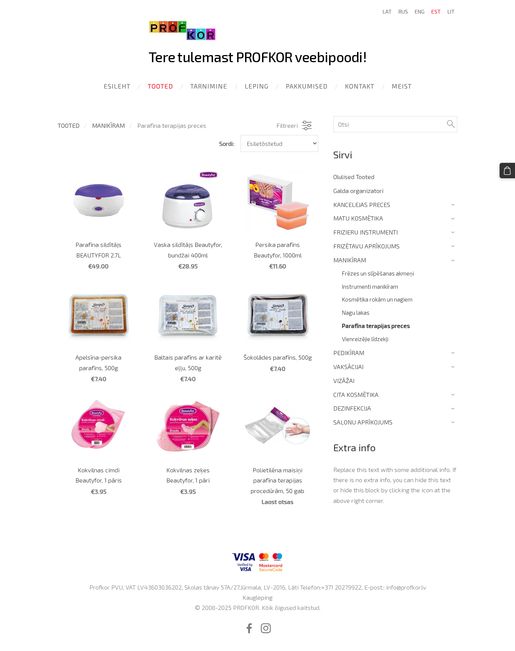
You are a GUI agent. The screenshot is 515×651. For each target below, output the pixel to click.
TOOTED (69, 125)
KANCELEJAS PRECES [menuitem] (361, 204)
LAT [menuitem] (387, 11)
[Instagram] (265, 628)
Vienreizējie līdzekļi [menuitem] (365, 338)
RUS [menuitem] (403, 11)
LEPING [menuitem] (256, 86)
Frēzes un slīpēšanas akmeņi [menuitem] (378, 273)
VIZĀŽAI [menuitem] (343, 380)
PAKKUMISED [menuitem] (307, 86)
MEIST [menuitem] (402, 86)
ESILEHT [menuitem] (117, 86)
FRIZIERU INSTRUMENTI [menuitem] (365, 232)
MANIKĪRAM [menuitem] (349, 259)
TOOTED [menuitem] (160, 86)
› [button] (453, 205)
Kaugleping (257, 597)
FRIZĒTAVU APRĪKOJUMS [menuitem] (366, 246)
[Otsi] (451, 124)
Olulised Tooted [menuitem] (353, 176)
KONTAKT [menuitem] (359, 86)
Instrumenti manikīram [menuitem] (370, 286)
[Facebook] (249, 628)
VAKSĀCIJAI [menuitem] (348, 366)
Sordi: (227, 143)
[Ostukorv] (507, 170)
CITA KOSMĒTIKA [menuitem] (356, 394)
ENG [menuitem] (420, 11)
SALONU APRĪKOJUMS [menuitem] (362, 422)
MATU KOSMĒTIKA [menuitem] (358, 218)
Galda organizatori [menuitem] (358, 190)
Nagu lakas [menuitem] (355, 312)
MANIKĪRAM (108, 125)
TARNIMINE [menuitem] (208, 86)
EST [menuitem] (436, 11)
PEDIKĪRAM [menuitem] (348, 352)
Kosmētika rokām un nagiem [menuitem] (377, 299)
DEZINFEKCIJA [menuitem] (352, 408)
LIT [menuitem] (451, 11)
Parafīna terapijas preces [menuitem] (376, 325)
